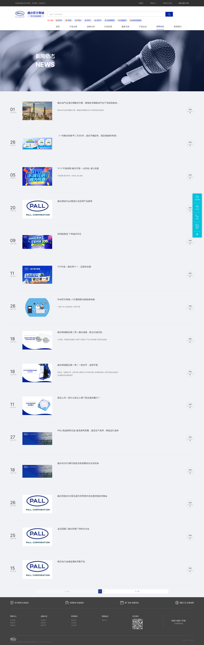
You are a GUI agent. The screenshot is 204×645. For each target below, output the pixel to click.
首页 (58, 26)
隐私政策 (12, 625)
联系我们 (178, 26)
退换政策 (12, 622)
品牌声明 (43, 625)
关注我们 (135, 616)
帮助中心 (153, 3)
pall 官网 (73, 625)
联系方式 (73, 620)
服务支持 (125, 26)
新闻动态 (160, 26)
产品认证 (143, 26)
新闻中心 (104, 620)
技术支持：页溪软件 (188, 640)
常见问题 (12, 620)
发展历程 (43, 622)
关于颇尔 (43, 620)
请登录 (165, 3)
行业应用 (108, 26)
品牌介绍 (91, 26)
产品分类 (73, 26)
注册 (170, 3)
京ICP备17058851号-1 (45, 642)
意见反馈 (73, 622)
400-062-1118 (178, 620)
